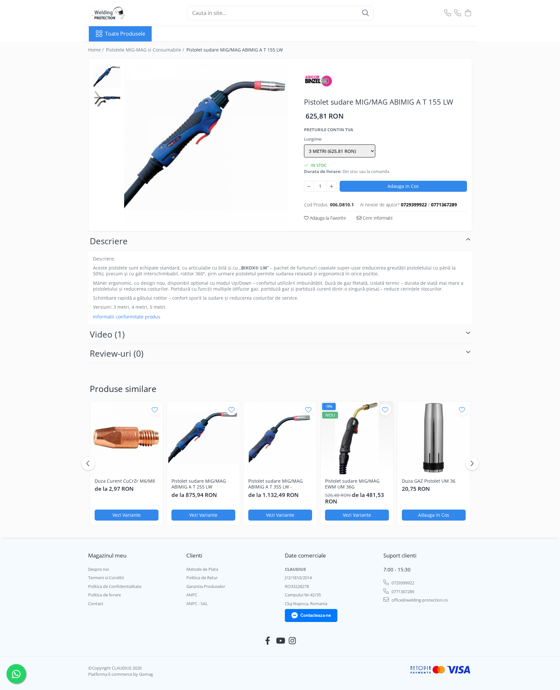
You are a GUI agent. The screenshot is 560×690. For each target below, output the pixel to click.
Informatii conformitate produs (126, 317)
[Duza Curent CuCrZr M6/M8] (126, 437)
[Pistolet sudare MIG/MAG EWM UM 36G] (357, 437)
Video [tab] (107, 334)
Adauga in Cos (403, 186)
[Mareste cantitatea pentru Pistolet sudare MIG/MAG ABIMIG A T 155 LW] (331, 186)
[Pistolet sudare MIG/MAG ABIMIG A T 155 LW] (206, 145)
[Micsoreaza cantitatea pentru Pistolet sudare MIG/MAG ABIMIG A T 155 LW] (309, 186)
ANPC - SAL (197, 603)
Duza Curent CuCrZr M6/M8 (125, 481)
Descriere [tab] (109, 241)
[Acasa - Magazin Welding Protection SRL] (121, 13)
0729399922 (402, 583)
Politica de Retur (202, 578)
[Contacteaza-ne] (447, 13)
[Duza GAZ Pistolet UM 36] (433, 437)
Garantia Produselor (205, 586)
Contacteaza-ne (315, 615)
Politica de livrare (104, 595)
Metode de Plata (202, 569)
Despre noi (98, 569)
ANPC (191, 595)
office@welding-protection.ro (419, 600)
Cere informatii (376, 218)
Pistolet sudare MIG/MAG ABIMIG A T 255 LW (198, 484)
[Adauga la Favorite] (154, 409)
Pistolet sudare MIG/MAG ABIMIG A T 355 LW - (275, 484)
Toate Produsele (125, 33)
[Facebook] (268, 641)
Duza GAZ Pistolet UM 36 (428, 481)
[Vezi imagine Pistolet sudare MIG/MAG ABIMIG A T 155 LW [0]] (107, 76)
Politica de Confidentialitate (114, 586)
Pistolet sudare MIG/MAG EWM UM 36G (352, 484)
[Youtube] (280, 641)
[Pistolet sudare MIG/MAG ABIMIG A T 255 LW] (203, 437)
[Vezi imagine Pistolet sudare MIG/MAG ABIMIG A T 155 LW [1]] (107, 99)
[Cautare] (365, 13)
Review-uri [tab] (117, 353)
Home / (96, 50)
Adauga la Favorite (327, 218)
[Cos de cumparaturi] (467, 13)
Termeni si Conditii (106, 578)
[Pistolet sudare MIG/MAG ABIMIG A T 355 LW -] (280, 437)
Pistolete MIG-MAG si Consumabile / (145, 50)
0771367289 (402, 591)
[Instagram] (292, 641)
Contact (95, 603)
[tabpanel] (206, 145)
